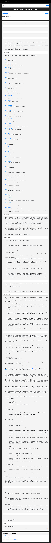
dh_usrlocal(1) (7, 189)
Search (47, 5)
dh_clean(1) (7, 77)
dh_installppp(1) (7, 146)
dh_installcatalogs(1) (8, 95)
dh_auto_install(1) (8, 67)
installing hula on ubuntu (6, 535)
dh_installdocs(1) (8, 110)
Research (47, 12)
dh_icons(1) (7, 90)
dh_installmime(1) (8, 138)
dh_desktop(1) (7, 194)
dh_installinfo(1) (8, 123)
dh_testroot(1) (7, 184)
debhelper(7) (5, 23)
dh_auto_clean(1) (7, 62)
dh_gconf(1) (7, 85)
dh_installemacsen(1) (8, 113)
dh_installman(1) (7, 133)
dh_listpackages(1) (8, 161)
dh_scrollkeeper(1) (8, 202)
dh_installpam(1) (7, 143)
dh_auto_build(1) (7, 59)
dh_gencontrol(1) (7, 87)
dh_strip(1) (7, 179)
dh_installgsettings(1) (8, 118)
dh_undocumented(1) (8, 207)
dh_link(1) (6, 156)
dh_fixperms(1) (7, 82)
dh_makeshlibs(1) (32, 368)
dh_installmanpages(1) (8, 197)
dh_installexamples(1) (8, 115)
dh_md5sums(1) (7, 166)
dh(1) (39, 45)
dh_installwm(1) (7, 151)
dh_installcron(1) (8, 100)
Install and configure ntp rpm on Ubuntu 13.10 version (10, 539)
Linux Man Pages (5, 12)
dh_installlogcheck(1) (8, 128)
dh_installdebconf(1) (8, 105)
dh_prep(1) (6, 174)
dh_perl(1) (6, 171)
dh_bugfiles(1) (7, 72)
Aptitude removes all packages (7, 537)
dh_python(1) (7, 199)
